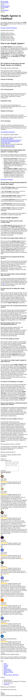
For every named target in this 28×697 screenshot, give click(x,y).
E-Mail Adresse (5, 460)
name (2, 459)
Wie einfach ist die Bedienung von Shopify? (12, 381)
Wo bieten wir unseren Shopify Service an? (12, 418)
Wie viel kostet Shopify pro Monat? (10, 338)
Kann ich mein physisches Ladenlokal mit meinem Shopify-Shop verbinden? (14, 403)
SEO (3, 284)
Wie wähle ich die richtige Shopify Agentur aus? (13, 238)
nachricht (3, 470)
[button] (14, 4)
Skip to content (4, 1)
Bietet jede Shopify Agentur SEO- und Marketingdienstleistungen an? (11, 323)
